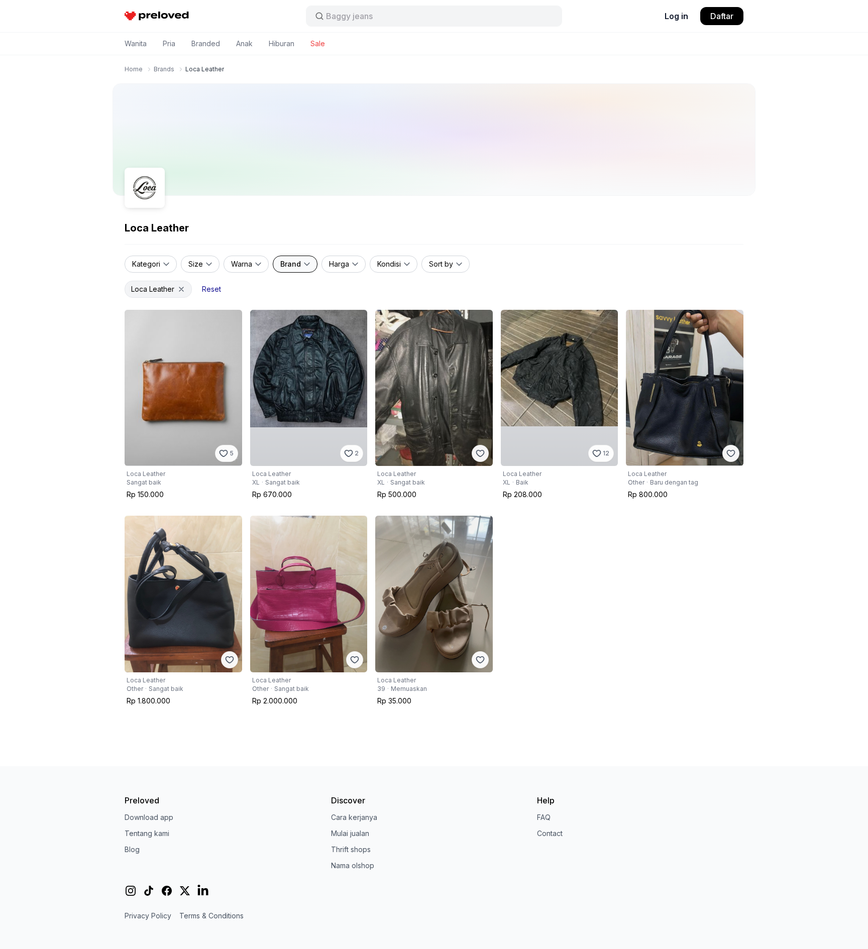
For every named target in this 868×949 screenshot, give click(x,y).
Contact (550, 833)
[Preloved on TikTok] (149, 891)
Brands (164, 69)
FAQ (544, 817)
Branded (205, 43)
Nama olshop (352, 865)
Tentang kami (147, 833)
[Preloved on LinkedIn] (203, 891)
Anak (244, 43)
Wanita (136, 43)
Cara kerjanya (354, 817)
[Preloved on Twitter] (185, 891)
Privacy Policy (148, 915)
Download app (149, 817)
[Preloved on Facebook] (167, 891)
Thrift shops (351, 849)
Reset (211, 289)
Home (134, 69)
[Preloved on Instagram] (131, 891)
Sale (317, 43)
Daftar (721, 16)
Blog (132, 849)
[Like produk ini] (480, 453)
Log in (676, 16)
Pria (169, 43)
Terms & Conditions (211, 915)
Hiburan (281, 43)
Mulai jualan (350, 833)
